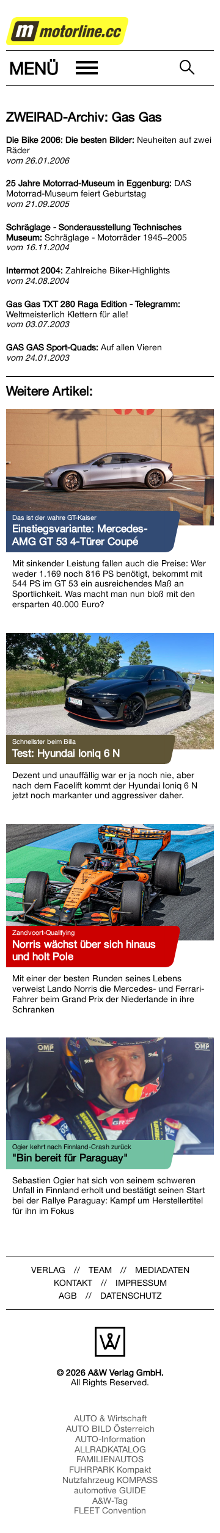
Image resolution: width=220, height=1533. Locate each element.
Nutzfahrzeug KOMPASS (110, 1480)
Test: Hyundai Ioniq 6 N (66, 753)
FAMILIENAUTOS (110, 1459)
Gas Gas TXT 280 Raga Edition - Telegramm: (93, 309)
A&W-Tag (110, 1501)
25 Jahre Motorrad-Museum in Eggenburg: (98, 188)
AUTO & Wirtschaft (110, 1418)
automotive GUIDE (110, 1490)
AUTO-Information (110, 1439)
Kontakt (73, 1283)
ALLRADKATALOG (110, 1449)
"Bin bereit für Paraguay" (70, 1158)
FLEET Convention (110, 1510)
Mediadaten (162, 1270)
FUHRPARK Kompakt (110, 1469)
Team (100, 1270)
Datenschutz (131, 1295)
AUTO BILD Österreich (110, 1429)
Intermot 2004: (88, 270)
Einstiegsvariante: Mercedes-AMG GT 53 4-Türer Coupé (80, 534)
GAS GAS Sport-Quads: (84, 347)
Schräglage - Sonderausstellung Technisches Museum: (96, 232)
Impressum (141, 1283)
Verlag (48, 1270)
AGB (68, 1295)
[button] (52, 68)
